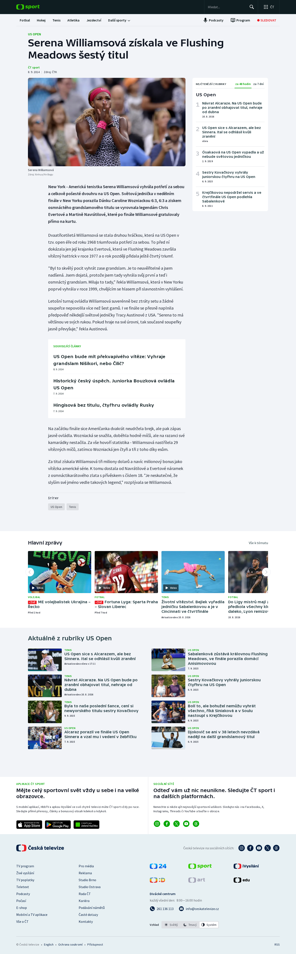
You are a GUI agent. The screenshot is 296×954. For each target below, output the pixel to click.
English (48, 944)
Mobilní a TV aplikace (31, 914)
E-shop (21, 907)
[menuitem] (24, 20)
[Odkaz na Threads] (196, 823)
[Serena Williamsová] (106, 122)
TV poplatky (25, 880)
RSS (277, 944)
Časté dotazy (88, 914)
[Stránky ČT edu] (242, 881)
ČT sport (34, 67)
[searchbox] (226, 7)
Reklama (85, 873)
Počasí (21, 901)
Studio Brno (87, 880)
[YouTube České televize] (258, 848)
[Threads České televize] (276, 848)
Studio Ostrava (90, 887)
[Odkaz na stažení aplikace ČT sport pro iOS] (29, 824)
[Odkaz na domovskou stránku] (34, 7)
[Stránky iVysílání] (246, 867)
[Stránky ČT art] (196, 881)
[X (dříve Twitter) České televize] (267, 848)
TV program (25, 866)
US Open (34, 34)
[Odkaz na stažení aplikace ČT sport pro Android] (58, 824)
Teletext (22, 887)
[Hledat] (251, 7)
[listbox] (190, 924)
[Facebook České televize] (250, 848)
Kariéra (84, 901)
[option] (171, 925)
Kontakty (86, 921)
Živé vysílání (25, 873)
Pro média (86, 866)
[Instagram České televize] (241, 848)
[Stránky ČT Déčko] (157, 881)
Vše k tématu (258, 543)
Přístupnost (95, 944)
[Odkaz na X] (176, 823)
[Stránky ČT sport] (200, 867)
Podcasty (23, 894)
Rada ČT (85, 894)
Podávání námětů (92, 907)
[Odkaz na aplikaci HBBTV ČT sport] (86, 824)
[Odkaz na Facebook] (166, 823)
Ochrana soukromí (70, 944)
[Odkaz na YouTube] (186, 823)
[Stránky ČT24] (158, 867)
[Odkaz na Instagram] (157, 823)
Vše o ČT (22, 921)
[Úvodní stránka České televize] (40, 848)
